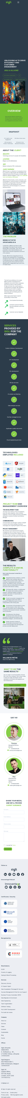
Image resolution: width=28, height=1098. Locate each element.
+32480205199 (15, 748)
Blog (2, 1035)
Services (3, 1023)
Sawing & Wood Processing (8, 975)
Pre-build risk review (6, 1012)
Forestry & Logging (6, 972)
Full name (6, 809)
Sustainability (4, 1032)
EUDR (2, 969)
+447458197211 (5, 1077)
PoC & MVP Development (8, 1009)
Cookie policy (13, 1092)
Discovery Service (6, 983)
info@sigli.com (5, 1083)
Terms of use (4, 1092)
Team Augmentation (6, 1003)
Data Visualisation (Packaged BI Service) (12, 989)
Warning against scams (16, 1095)
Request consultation (15, 685)
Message (6, 831)
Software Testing (5, 1006)
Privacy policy (5, 1095)
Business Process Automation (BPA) (11, 995)
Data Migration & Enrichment (9, 998)
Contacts (3, 1029)
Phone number (7, 824)
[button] (18, 2)
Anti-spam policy (5, 1097)
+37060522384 (15, 783)
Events (3, 1038)
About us (3, 1020)
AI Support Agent (6, 986)
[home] (9, 2)
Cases (2, 1026)
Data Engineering (5, 1001)
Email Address (7, 816)
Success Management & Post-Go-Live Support (14, 992)
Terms (14, 845)
